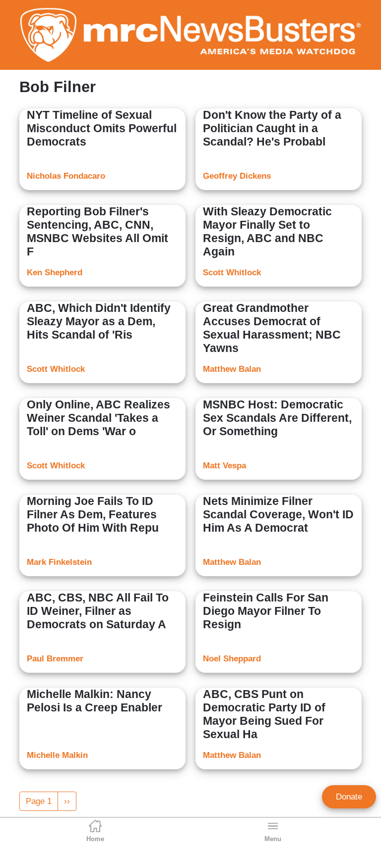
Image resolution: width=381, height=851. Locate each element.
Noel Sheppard (232, 658)
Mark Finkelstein (59, 562)
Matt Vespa (224, 465)
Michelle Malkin (57, 755)
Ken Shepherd (54, 272)
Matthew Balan (232, 369)
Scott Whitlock (232, 272)
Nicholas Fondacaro (66, 176)
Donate (349, 796)
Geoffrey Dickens (237, 176)
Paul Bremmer (55, 658)
